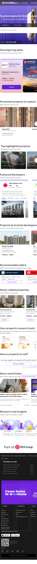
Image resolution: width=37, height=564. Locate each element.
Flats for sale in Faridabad (10, 473)
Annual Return (5, 518)
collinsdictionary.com (21, 516)
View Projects (12, 66)
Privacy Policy (5, 521)
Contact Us (4, 523)
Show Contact (13, 282)
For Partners (4, 514)
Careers (3, 510)
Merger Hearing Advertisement (5, 528)
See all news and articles (29, 376)
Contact (11, 87)
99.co (17, 514)
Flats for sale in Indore (9, 471)
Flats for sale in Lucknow (10, 469)
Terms (3, 516)
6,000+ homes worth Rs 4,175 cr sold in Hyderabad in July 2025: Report (13, 395)
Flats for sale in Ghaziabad (10, 467)
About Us (3, 512)
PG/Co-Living (17, 25)
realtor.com (19, 512)
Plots (28, 25)
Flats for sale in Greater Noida (11, 465)
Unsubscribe (4, 525)
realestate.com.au (21, 510)
